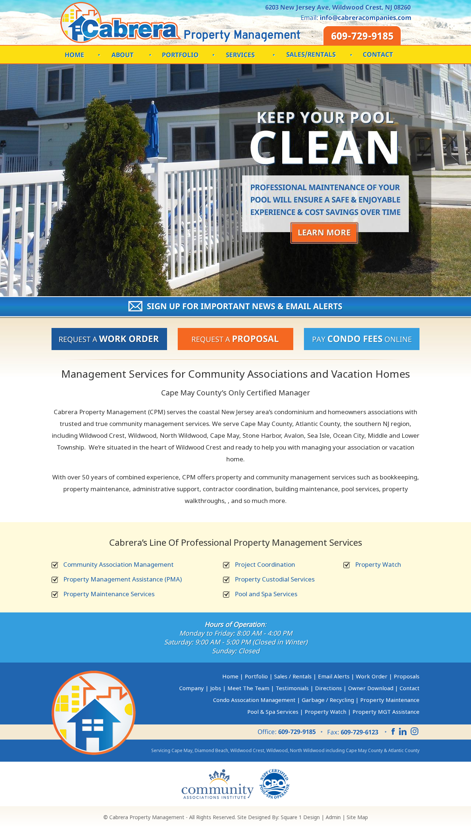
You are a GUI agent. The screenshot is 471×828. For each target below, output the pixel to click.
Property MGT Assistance (386, 711)
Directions (328, 688)
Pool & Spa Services (272, 711)
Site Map (357, 817)
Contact (409, 688)
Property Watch (378, 564)
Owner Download (370, 688)
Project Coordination (265, 564)
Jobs (215, 688)
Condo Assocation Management (254, 699)
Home (230, 676)
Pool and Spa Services (266, 594)
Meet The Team (248, 688)
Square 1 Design (300, 817)
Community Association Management (118, 564)
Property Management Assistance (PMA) (122, 579)
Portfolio (256, 676)
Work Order (371, 676)
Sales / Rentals (293, 676)
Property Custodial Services (275, 579)
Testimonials (292, 688)
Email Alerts (334, 676)
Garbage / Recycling (328, 699)
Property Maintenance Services (109, 594)
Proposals (406, 676)
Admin (333, 817)
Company (191, 688)
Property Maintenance (389, 699)
